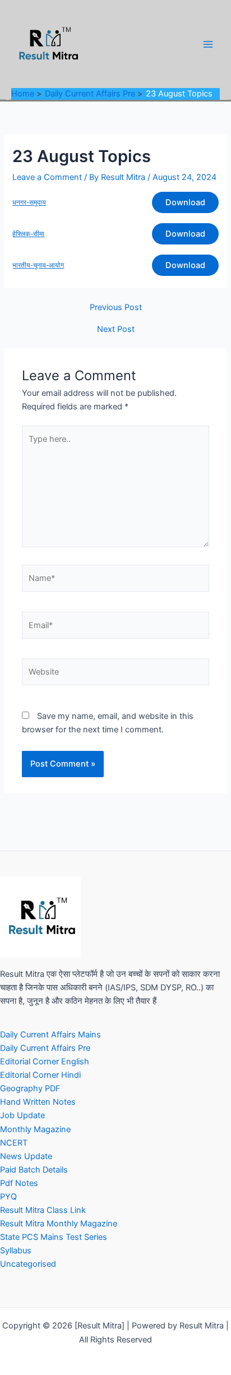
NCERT (13, 1143)
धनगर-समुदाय (29, 202)
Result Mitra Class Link (43, 1210)
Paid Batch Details (34, 1170)
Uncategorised (28, 1264)
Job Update (22, 1115)
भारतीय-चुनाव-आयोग (38, 265)
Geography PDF (30, 1088)
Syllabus (15, 1250)
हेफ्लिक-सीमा (28, 234)
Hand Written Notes (38, 1102)
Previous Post (116, 307)
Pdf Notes (19, 1183)
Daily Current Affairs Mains (50, 1035)
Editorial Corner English (44, 1061)
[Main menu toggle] (208, 44)
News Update (26, 1156)
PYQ (8, 1197)
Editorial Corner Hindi (40, 1075)
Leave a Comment (47, 177)
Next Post (116, 329)
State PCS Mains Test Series (53, 1237)
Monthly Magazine (35, 1129)
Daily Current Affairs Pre (45, 1048)
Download (185, 202)
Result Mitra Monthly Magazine (58, 1224)
